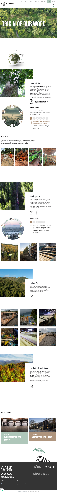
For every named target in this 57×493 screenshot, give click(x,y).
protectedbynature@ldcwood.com (39, 473)
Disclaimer (32, 491)
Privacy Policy (37, 491)
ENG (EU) (53, 1)
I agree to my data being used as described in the (12, 483)
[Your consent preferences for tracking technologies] (2, 490)
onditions (29, 491)
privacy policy (19, 483)
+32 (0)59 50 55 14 (36, 472)
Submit (24, 484)
